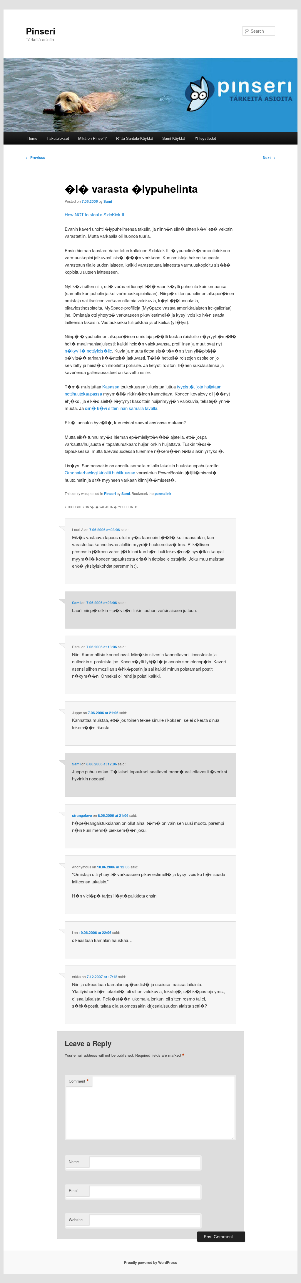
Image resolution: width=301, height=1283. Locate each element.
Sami (107, 201)
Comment (79, 1081)
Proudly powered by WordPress (150, 1262)
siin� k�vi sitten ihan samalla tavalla (121, 408)
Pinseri (40, 30)
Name (74, 1161)
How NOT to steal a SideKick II (94, 214)
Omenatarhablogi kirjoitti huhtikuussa (100, 472)
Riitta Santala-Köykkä (134, 138)
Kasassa (110, 386)
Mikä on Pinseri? (92, 138)
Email (73, 1190)
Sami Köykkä (173, 138)
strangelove (82, 815)
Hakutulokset (58, 138)
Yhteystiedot (205, 138)
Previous (35, 157)
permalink (163, 493)
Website (76, 1219)
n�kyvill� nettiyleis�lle (88, 351)
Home (32, 138)
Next (269, 157)
